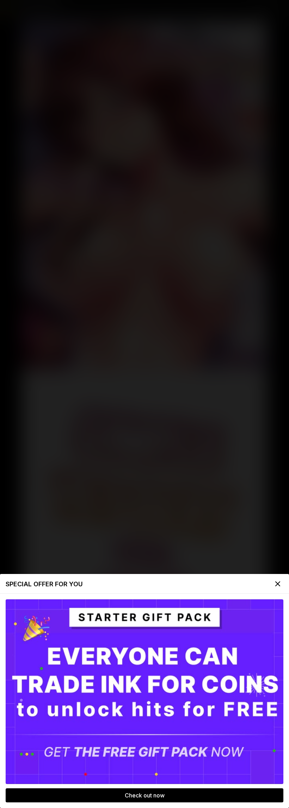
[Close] (277, 583)
